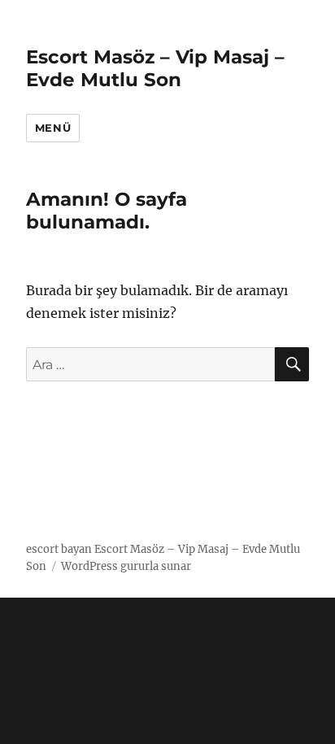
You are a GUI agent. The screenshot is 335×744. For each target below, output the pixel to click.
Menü (53, 127)
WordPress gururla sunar (126, 566)
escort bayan (59, 549)
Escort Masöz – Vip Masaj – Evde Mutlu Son (155, 68)
